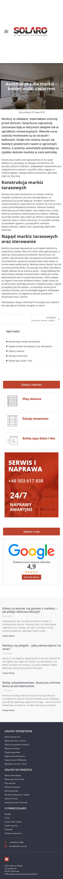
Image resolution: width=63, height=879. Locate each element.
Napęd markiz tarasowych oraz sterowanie (30, 346)
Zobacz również (16, 351)
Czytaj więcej (8, 635)
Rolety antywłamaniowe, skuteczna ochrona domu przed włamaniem (31, 684)
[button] (6, 31)
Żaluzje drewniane (18, 355)
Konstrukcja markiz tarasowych (24, 341)
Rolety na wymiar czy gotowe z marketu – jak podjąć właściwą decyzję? (29, 610)
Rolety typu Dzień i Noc (20, 360)
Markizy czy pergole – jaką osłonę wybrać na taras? (31, 647)
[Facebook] (7, 859)
